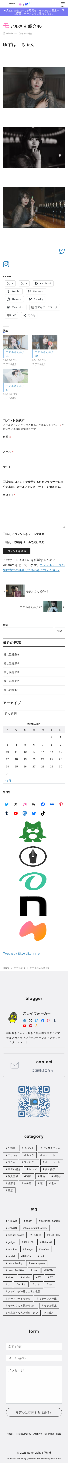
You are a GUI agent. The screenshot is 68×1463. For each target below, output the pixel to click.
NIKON (27, 1256)
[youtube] (25, 1025)
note (58, 1433)
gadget (11, 1242)
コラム (11, 1162)
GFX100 (29, 1242)
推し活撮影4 (11, 663)
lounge (29, 1249)
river (35, 1270)
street (11, 1277)
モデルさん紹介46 (39, 967)
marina (45, 1249)
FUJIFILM (55, 1235)
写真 (29, 1176)
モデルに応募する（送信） (34, 1412)
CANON (12, 1228)
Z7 (51, 1277)
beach (29, 1220)
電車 (53, 1183)
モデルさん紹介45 (37, 591)
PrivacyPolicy (23, 1433)
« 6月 (8, 780)
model (11, 1256)
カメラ (30, 1155)
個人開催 (13, 1176)
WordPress (56, 1458)
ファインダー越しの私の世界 (24, 1291)
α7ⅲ (37, 1284)
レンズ (32, 1169)
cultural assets (16, 1235)
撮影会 (57, 1176)
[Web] (25, 1020)
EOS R (37, 1235)
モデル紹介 (26, 33)
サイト (7, 466)
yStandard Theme (15, 1458)
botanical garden (50, 1220)
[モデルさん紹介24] (15, 342)
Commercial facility (36, 1228)
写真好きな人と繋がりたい (23, 1312)
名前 (7, 436)
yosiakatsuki (33, 1458)
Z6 (39, 1277)
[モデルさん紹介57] (15, 376)
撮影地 (11, 1183)
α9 (50, 1284)
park (42, 1256)
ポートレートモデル (19, 1298)
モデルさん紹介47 (31, 607)
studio (26, 1277)
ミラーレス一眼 (48, 1298)
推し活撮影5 (11, 654)
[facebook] (43, 1020)
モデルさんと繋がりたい (22, 1305)
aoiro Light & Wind (39, 1452)
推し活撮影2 (11, 681)
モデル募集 (50, 1305)
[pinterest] (31, 1025)
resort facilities (16, 1270)
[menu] (62, 4)
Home (6, 967)
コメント (9, 495)
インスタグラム (51, 1148)
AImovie (12, 1220)
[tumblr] (55, 1020)
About (10, 1433)
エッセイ (13, 1155)
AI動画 (11, 1148)
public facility (15, 1263)
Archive (37, 1433)
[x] (31, 1020)
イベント (29, 1148)
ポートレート (52, 1162)
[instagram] (49, 1020)
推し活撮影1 (11, 690)
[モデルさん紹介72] (44, 342)
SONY (49, 1270)
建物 (42, 1176)
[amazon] (37, 1025)
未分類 (28, 1183)
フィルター (30, 1162)
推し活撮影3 (11, 672)
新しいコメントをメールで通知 (25, 534)
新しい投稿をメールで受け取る (25, 542)
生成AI (50, 1312)
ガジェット (49, 1155)
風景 (10, 1190)
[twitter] (37, 1020)
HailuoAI (47, 1242)
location (12, 1249)
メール (8, 451)
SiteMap (49, 1433)
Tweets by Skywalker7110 (21, 953)
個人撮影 (50, 1169)
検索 (5, 625)
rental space (38, 1263)
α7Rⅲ (22, 1284)
